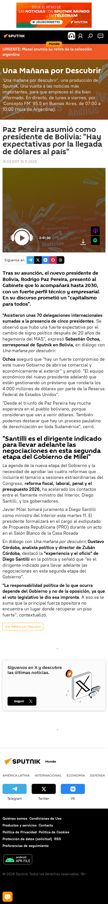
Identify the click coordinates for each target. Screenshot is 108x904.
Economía (76, 775)
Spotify (95, 240)
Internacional (48, 775)
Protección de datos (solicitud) (27, 839)
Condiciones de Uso (45, 818)
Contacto (46, 825)
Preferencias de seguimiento (26, 845)
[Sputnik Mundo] (15, 38)
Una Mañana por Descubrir (23, 626)
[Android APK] (18, 860)
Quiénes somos (15, 818)
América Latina (16, 775)
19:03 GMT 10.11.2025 (20, 161)
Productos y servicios (20, 825)
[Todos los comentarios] (8, 897)
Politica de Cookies (54, 832)
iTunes (95, 230)
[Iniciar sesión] (80, 36)
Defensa (97, 775)
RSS (57, 839)
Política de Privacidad (20, 832)
